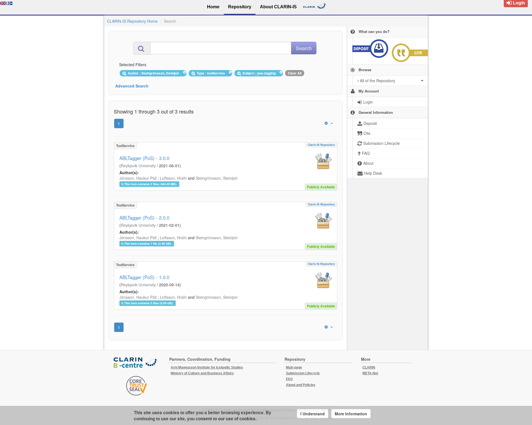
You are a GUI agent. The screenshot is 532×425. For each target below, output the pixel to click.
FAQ (289, 379)
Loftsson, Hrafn (173, 178)
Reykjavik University (138, 165)
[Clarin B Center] (136, 363)
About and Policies (300, 385)
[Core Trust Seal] (136, 385)
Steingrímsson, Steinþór (217, 178)
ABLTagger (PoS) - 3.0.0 (144, 158)
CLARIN (368, 367)
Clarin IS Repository (321, 145)
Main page (294, 367)
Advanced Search (132, 86)
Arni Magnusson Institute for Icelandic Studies (207, 367)
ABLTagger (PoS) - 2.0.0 (144, 217)
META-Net (370, 373)
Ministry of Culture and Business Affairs (202, 373)
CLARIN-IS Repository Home (132, 21)
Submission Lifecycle (303, 373)
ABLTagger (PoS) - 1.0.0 (144, 277)
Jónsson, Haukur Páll (138, 178)
